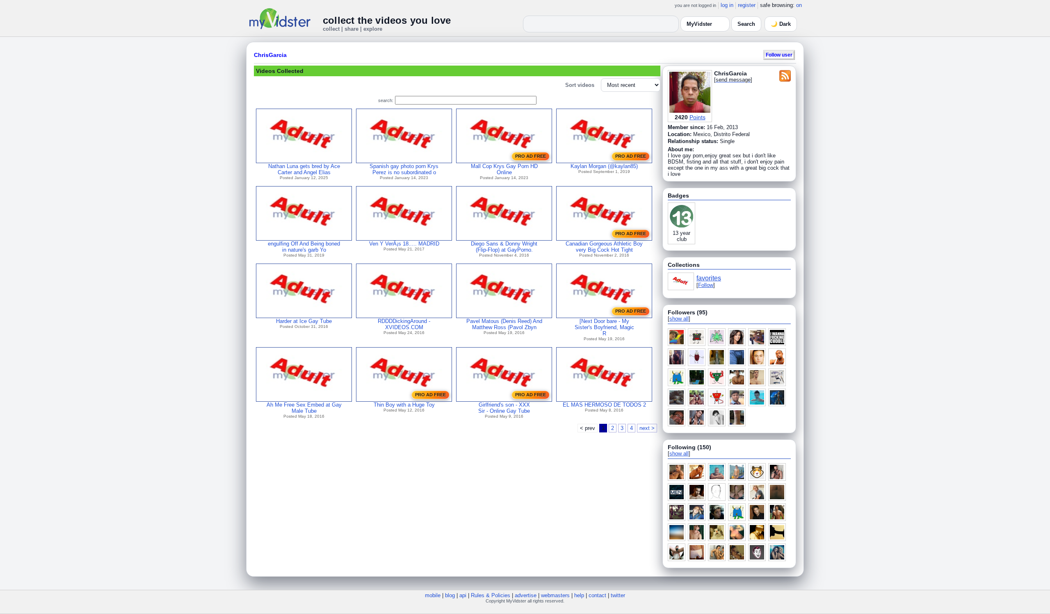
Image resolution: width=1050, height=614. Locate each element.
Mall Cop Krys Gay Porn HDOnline (504, 169)
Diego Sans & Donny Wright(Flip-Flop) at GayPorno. (504, 247)
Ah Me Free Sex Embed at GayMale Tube (304, 408)
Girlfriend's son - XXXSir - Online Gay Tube (504, 408)
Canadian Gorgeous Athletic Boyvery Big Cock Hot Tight (604, 247)
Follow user (779, 54)
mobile (433, 595)
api (462, 595)
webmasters (555, 595)
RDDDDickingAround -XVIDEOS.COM (404, 324)
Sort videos (579, 85)
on (799, 5)
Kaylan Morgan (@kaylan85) (604, 166)
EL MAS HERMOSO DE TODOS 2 (604, 405)
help (579, 595)
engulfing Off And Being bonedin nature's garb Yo (304, 247)
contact (597, 595)
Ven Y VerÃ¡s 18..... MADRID (404, 244)
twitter (618, 595)
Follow (705, 285)
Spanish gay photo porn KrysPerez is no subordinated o (404, 169)
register (747, 5)
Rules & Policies (490, 595)
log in (727, 5)
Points (697, 117)
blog (450, 595)
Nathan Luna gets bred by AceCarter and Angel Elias (304, 169)
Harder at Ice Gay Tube (304, 321)
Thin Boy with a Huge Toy (404, 405)
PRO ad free (530, 156)
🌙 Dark (781, 24)
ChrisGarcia (270, 55)
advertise (525, 595)
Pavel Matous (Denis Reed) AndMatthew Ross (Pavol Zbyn (504, 324)
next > (647, 428)
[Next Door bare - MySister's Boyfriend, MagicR (604, 327)
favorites (708, 278)
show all (679, 319)
